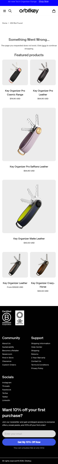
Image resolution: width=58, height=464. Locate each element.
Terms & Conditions (40, 365)
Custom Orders (9, 365)
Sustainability (8, 347)
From (15, 287)
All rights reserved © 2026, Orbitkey (16, 461)
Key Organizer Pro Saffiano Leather (29, 166)
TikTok (5, 393)
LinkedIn (6, 400)
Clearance (6, 361)
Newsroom (7, 354)
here (44, 45)
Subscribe (29, 442)
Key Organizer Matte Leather (29, 238)
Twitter (5, 397)
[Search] (11, 11)
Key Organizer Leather (15, 283)
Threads (6, 386)
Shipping (35, 350)
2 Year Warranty (38, 357)
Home (4, 23)
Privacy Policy (37, 368)
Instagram (6, 382)
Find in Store (8, 357)
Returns (34, 354)
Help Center (36, 347)
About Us (6, 343)
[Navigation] (4, 11)
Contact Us (36, 361)
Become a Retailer (10, 350)
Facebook (6, 389)
